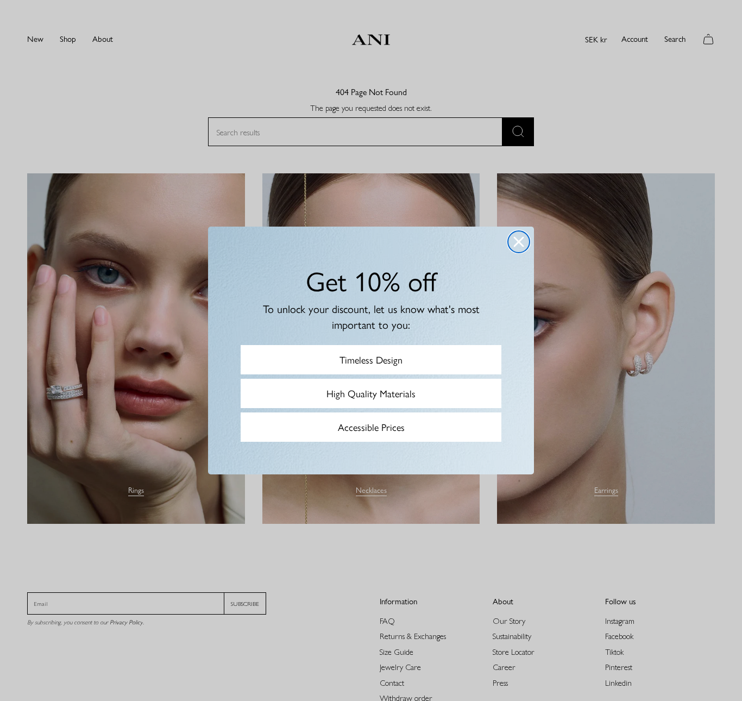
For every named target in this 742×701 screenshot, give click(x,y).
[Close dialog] (519, 242)
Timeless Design (371, 359)
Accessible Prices (371, 427)
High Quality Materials (371, 393)
